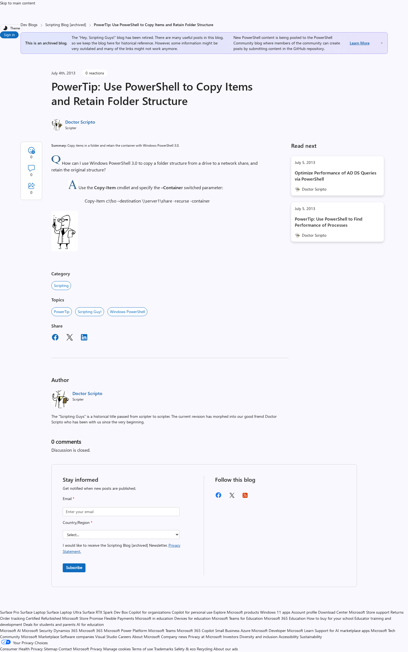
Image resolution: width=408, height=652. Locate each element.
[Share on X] (70, 338)
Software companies (77, 636)
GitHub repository (308, 48)
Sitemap (50, 648)
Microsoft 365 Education (285, 618)
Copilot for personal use (192, 612)
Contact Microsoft (74, 648)
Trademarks (163, 648)
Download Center (333, 612)
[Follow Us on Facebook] (218, 497)
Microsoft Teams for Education (237, 618)
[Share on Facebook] (55, 338)
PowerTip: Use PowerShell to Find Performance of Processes (328, 222)
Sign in (9, 34)
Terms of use (142, 648)
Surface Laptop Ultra (64, 612)
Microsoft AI (10, 630)
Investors (230, 636)
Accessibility (289, 636)
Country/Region (77, 522)
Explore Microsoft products (236, 612)
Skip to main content (17, 3)
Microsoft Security (37, 630)
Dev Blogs (29, 24)
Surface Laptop (33, 612)
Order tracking (12, 618)
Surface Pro (9, 612)
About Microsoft (146, 636)
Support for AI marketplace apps (342, 630)
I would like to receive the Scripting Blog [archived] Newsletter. (121, 548)
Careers (124, 636)
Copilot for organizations (150, 612)
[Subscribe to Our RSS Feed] (245, 497)
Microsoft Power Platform (125, 630)
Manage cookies (117, 648)
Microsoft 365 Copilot (195, 630)
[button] (56, 163)
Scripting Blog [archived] (65, 24)
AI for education (90, 624)
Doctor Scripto (80, 122)
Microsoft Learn (300, 630)
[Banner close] (382, 43)
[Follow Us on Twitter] (231, 497)
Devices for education (192, 618)
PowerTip (61, 311)
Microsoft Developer (268, 630)
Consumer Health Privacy (21, 648)
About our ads (225, 648)
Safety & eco (185, 648)
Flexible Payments (119, 618)
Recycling (204, 648)
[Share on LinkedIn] (84, 338)
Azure (245, 630)
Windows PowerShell (127, 311)
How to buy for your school (330, 618)
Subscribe (74, 567)
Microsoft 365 (91, 630)
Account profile (304, 612)
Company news (174, 636)
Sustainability (311, 636)
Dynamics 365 (66, 630)
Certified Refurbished (43, 618)
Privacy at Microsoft (205, 636)
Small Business (227, 630)
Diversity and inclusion (259, 636)
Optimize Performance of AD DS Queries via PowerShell (335, 176)
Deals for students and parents (49, 624)
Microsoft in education (154, 618)
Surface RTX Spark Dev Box (105, 612)
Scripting (61, 285)
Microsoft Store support (369, 612)
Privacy (96, 648)
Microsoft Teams (162, 630)
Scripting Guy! (90, 311)
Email (68, 498)
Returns (397, 612)
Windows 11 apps (275, 612)
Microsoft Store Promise (82, 618)
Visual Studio (106, 636)
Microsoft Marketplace (40, 636)
